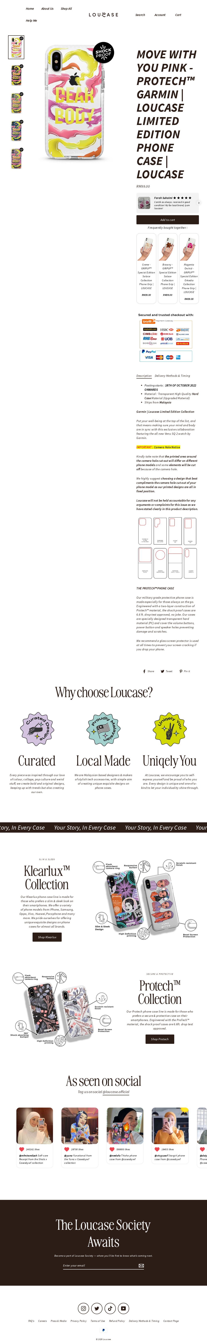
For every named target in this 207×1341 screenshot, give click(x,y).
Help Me (31, 20)
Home (30, 8)
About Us (47, 8)
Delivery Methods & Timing (172, 376)
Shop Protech (160, 1039)
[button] (136, 202)
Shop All (66, 8)
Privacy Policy (79, 1321)
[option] (73, 102)
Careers (42, 1321)
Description (144, 376)
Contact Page (171, 1321)
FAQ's (31, 1321)
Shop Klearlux (47, 937)
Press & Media (59, 1321)
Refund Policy (117, 1321)
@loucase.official (116, 1091)
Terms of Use (98, 1321)
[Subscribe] (140, 1266)
